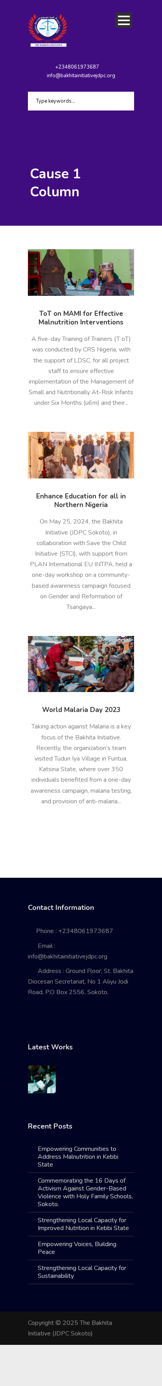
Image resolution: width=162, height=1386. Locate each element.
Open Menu (123, 20)
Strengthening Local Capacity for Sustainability (82, 1272)
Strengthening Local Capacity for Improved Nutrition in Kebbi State (83, 1224)
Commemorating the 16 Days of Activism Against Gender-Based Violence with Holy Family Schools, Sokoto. (85, 1192)
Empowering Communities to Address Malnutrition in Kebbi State (78, 1157)
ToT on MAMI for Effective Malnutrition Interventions (81, 318)
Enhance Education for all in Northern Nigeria (81, 500)
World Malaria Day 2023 (81, 709)
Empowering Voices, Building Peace (77, 1248)
